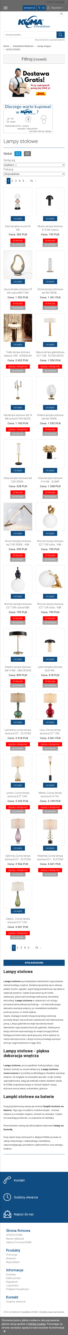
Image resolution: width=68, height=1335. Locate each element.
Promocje (11, 1254)
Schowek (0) (29, 8)
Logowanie (12, 1285)
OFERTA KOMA (14, 1235)
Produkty (13, 1250)
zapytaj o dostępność (18, 366)
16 (31, 180)
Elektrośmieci (13, 1278)
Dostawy (11, 1274)
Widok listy (27, 153)
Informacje (14, 1270)
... (27, 180)
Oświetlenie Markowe (23, 46)
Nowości (11, 1258)
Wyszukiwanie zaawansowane (50, 40)
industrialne (32, 1088)
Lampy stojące (44, 46)
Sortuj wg (9, 160)
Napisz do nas (24, 1214)
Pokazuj (8, 169)
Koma (6, 46)
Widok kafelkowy (17, 153)
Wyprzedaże (13, 1262)
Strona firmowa (18, 1231)
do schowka (17, 245)
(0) (43, 8)
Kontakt (19, 1180)
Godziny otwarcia (26, 1197)
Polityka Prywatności (17, 1289)
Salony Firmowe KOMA (19, 1242)
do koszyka (18, 240)
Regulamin (12, 1281)
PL (62, 14)
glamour (43, 1088)
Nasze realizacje (15, 1238)
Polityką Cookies (37, 1324)
